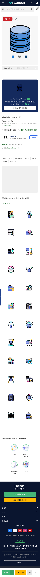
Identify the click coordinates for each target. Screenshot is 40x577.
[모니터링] (29, 287)
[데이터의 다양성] (29, 397)
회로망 (34, 158)
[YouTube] (30, 530)
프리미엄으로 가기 (20, 500)
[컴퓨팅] (11, 324)
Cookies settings (20, 548)
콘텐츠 (4, 508)
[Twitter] (15, 530)
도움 (3, 517)
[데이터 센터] (11, 397)
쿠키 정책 (26, 546)
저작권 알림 (33, 546)
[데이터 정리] (29, 416)
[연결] (29, 269)
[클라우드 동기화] (11, 269)
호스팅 (5, 161)
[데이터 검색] (11, 232)
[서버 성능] (29, 361)
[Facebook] (10, 530)
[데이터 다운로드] (29, 232)
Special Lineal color (13, 148)
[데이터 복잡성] (29, 342)
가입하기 (20, 541)
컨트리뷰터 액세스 (20, 494)
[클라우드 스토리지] (29, 324)
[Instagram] (25, 530)
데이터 (27, 158)
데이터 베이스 (7, 158)
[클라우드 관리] (29, 214)
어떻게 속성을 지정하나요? (28, 130)
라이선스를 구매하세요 (20, 108)
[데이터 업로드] (11, 251)
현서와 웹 (13, 161)
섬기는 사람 (18, 158)
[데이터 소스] (11, 379)
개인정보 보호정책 (15, 546)
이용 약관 (5, 546)
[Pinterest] (20, 530)
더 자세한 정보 (24, 104)
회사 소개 (5, 521)
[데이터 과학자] (11, 361)
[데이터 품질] (29, 306)
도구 (3, 512)
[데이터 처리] (29, 379)
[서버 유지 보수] (11, 214)
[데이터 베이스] (11, 306)
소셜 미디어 (20, 525)
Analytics (5, 144)
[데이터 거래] (11, 342)
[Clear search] (27, 9)
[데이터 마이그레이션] (29, 251)
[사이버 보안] (11, 287)
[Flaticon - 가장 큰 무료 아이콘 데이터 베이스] (17, 3)
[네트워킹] (11, 416)
